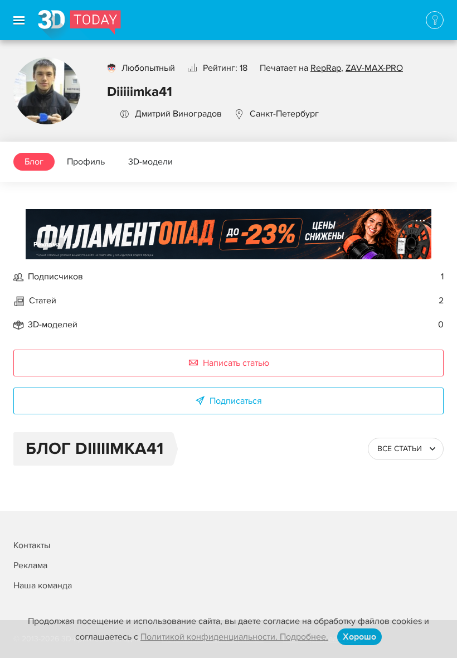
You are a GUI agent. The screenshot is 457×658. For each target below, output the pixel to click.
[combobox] (406, 449)
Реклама (47, 244)
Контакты (31, 545)
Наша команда (42, 585)
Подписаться (236, 401)
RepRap (325, 68)
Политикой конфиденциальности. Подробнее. (234, 636)
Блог (34, 161)
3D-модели (150, 161)
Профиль (86, 161)
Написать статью (236, 363)
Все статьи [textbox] (399, 448)
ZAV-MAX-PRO (374, 68)
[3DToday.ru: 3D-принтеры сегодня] (79, 25)
